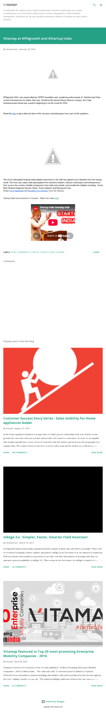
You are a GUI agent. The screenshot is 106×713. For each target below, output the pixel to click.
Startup (35, 252)
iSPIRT (14, 252)
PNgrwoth (23, 252)
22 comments (19, 685)
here (57, 198)
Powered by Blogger (54, 701)
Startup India (47, 252)
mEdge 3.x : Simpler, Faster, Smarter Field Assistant (45, 537)
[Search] (94, 5)
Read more (97, 452)
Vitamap (60, 252)
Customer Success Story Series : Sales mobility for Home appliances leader (49, 420)
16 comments (19, 567)
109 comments (19, 452)
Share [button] (96, 252)
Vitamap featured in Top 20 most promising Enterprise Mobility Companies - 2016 (48, 653)
